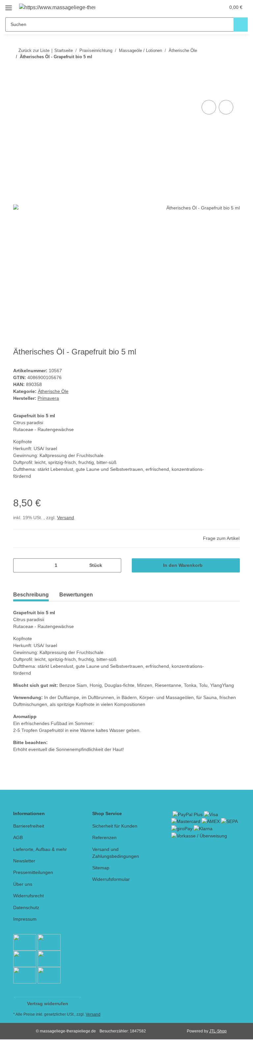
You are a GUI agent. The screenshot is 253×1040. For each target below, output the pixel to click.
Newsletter (24, 860)
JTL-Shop (218, 1031)
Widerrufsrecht (28, 895)
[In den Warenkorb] (18, 91)
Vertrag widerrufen (47, 1003)
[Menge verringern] (21, 565)
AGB (18, 837)
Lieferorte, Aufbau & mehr (40, 849)
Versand (65, 517)
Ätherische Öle (53, 391)
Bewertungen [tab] (76, 594)
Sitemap (100, 867)
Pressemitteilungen (33, 872)
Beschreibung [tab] (31, 594)
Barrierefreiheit (28, 826)
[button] (194, 7)
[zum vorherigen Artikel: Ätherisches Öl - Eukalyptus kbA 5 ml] (218, 70)
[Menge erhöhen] (114, 565)
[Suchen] (241, 24)
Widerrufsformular (111, 879)
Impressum (25, 919)
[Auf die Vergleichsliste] (209, 107)
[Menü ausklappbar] (8, 5)
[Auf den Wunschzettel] (226, 107)
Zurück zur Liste (33, 50)
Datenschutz (26, 907)
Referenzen (104, 837)
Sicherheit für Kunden (114, 826)
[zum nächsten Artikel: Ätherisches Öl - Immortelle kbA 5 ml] (233, 70)
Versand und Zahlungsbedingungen (115, 853)
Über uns (22, 884)
